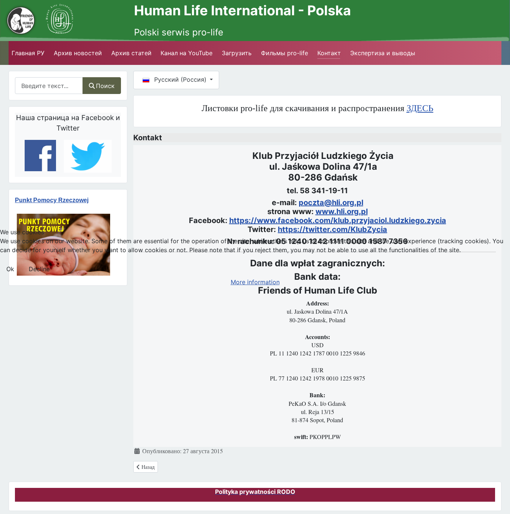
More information (255, 282)
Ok (10, 269)
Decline (39, 269)
